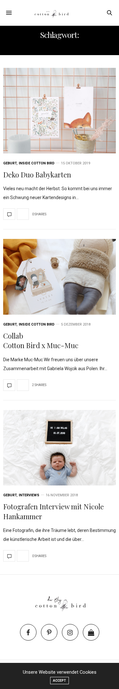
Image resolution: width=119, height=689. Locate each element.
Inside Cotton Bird (37, 163)
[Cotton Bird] (59, 12)
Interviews (29, 495)
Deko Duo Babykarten (37, 174)
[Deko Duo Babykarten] (59, 111)
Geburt (10, 163)
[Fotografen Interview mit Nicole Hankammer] (59, 447)
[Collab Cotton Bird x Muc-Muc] (59, 276)
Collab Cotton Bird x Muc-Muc (40, 340)
